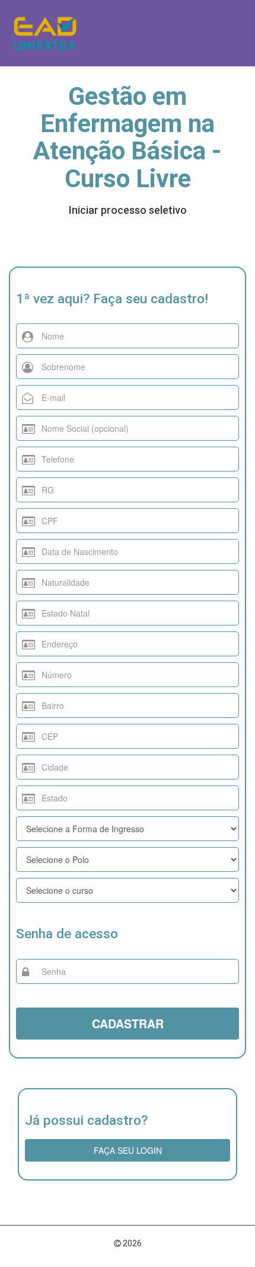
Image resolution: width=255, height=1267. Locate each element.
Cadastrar (128, 1023)
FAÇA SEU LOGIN (128, 1150)
